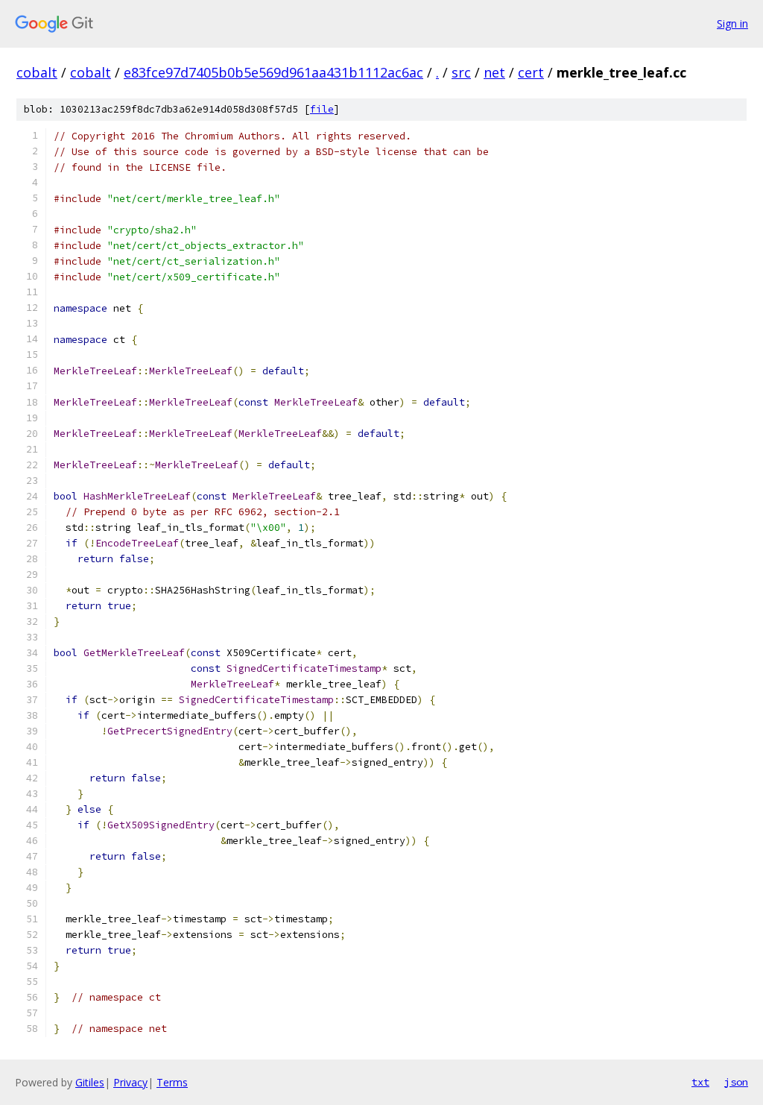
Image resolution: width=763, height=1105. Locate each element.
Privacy (130, 1082)
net (494, 72)
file (322, 109)
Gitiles (89, 1082)
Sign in (732, 23)
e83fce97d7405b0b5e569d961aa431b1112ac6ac (273, 72)
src (461, 72)
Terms (172, 1082)
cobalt (36, 72)
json (736, 1082)
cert (531, 72)
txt (700, 1082)
